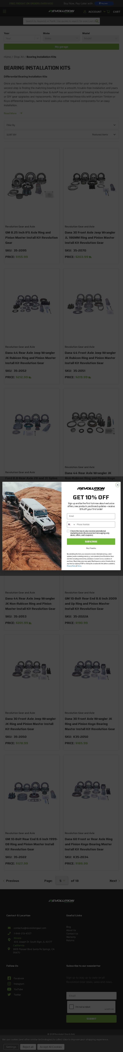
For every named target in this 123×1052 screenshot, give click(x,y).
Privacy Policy (71, 566)
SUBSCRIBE (91, 542)
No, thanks (91, 548)
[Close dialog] (117, 485)
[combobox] (71, 524)
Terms (79, 566)
